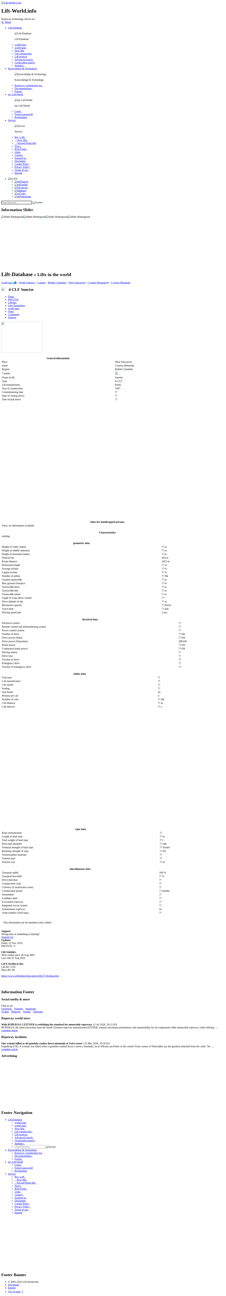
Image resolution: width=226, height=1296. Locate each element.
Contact (19, 155)
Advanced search (24, 59)
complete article (9, 1030)
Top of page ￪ (15, 1291)
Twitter (5, 1011)
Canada (41, 282)
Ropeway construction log (29, 85)
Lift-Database (15, 27)
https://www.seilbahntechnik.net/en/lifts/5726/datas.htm (30, 975)
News (18, 146)
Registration (21, 117)
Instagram (30, 1008)
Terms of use (22, 170)
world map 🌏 (9, 282)
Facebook (6, 1008)
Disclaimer (20, 161)
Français (23, 187)
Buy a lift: (20, 137)
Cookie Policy (22, 164)
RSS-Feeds (21, 149)
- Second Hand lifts (25, 143)
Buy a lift (20, 1176)
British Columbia (57, 282)
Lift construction (23, 53)
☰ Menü (6, 22)
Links (18, 152)
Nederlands (25, 196)
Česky (22, 193)
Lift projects (21, 56)
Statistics (20, 65)
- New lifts (21, 140)
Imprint (18, 173)
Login (18, 111)
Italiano (22, 190)
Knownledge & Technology (22, 68)
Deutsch (24, 181)
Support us (21, 158)
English (24, 184)
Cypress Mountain (97, 282)
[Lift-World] (11, 2)
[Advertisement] (100, 244)
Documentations (24, 88)
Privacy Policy (23, 167)
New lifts (19, 50)
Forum (19, 91)
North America (27, 282)
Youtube (18, 1008)
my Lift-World (15, 94)
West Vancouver (77, 282)
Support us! (7, 937)
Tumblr (26, 1011)
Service (12, 120)
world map (21, 44)
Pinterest (15, 1011)
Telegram (38, 1011)
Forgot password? (24, 114)
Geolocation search (25, 62)
